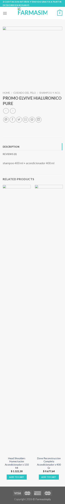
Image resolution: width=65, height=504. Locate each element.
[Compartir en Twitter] (19, 120)
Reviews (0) (10, 154)
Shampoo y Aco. (49, 92)
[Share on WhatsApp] (6, 120)
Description (11, 146)
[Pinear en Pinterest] (32, 120)
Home (6, 92)
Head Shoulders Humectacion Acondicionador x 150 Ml (17, 463)
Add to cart (16, 477)
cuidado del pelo (24, 92)
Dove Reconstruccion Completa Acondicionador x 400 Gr (49, 463)
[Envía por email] (26, 120)
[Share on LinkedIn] (39, 120)
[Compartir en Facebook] (13, 120)
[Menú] (5, 13)
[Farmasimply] (32, 13)
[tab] (32, 146)
